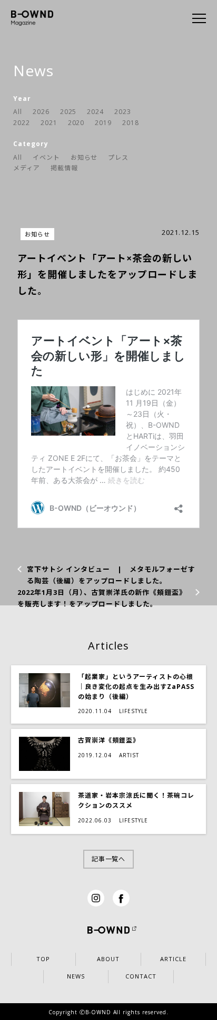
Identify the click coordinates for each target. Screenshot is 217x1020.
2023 (122, 111)
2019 (103, 122)
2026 (41, 111)
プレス (118, 157)
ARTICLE (173, 959)
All (17, 111)
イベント (46, 157)
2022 (21, 122)
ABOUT (108, 959)
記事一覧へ (109, 858)
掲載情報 (64, 167)
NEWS (76, 976)
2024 (95, 111)
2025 (68, 111)
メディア (26, 167)
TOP (43, 959)
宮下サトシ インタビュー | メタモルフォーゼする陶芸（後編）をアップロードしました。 (111, 574)
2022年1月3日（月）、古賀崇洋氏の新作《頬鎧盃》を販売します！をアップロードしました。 (101, 598)
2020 (76, 122)
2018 (130, 122)
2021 (49, 122)
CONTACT (140, 976)
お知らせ (84, 157)
